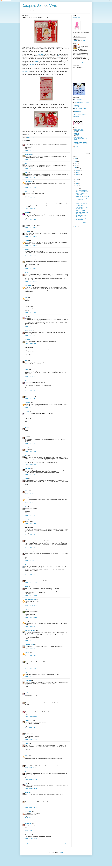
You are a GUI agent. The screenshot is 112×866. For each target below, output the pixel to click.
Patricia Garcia (28, 551)
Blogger (61, 852)
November (78, 170)
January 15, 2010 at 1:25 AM (31, 830)
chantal (26, 731)
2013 (76, 161)
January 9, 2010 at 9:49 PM (30, 705)
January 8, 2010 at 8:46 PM (30, 150)
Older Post (67, 843)
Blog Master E (28, 339)
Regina (26, 249)
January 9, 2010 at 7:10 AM (30, 493)
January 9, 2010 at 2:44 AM (30, 326)
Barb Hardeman (28, 285)
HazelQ (26, 710)
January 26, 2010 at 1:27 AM (31, 838)
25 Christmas (77, 147)
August (77, 176)
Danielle (27, 212)
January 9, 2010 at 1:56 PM (30, 640)
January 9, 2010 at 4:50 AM (30, 407)
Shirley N (27, 240)
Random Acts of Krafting (30, 599)
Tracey (26, 764)
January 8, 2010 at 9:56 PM (30, 197)
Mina (59, 55)
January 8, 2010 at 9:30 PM (30, 159)
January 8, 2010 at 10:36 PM (31, 255)
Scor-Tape (31, 64)
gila (26, 427)
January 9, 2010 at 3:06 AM (30, 335)
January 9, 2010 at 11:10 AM (31, 595)
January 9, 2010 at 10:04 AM (31, 547)
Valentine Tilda (48, 70)
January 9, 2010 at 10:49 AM (31, 574)
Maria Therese (28, 447)
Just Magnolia (41, 54)
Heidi (26, 783)
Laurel (26, 202)
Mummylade (27, 402)
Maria (26, 172)
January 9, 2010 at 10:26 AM (31, 560)
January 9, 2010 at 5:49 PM (30, 687)
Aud (26, 380)
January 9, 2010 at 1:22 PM (30, 626)
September (78, 174)
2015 (76, 158)
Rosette (27, 369)
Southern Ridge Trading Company (81, 102)
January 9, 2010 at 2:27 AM (30, 312)
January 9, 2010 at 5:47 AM (30, 451)
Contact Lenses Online (78, 231)
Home (46, 843)
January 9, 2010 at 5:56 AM (30, 464)
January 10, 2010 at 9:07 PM (31, 767)
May (77, 181)
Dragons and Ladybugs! (79, 130)
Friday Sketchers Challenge (80, 114)
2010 (76, 167)
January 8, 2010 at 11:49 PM (31, 302)
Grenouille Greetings (29, 644)
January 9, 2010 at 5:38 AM (30, 443)
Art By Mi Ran (77, 106)
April (77, 183)
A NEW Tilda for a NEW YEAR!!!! (82, 221)
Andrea (26, 586)
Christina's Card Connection (80, 142)
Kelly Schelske (28, 191)
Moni (26, 360)
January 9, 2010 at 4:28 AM (30, 398)
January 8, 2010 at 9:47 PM (30, 177)
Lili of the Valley (77, 111)
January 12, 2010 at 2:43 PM (31, 779)
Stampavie (76, 113)
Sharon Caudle (28, 330)
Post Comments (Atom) (33, 845)
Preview (75, 40)
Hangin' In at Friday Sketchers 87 (82, 196)
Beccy (26, 659)
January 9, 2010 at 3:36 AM (30, 365)
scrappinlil (27, 578)
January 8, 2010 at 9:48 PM (30, 187)
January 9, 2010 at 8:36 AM (30, 515)
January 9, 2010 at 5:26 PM (30, 676)
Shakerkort (76, 134)
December (78, 168)
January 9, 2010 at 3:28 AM (30, 343)
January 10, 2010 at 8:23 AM (31, 750)
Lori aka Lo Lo (28, 823)
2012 (76, 163)
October (77, 172)
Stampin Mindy (28, 154)
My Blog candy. (28, 817)
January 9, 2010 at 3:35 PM (30, 655)
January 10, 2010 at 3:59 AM (31, 739)
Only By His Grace (29, 720)
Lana (26, 621)
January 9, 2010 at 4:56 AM (30, 423)
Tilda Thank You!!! (79, 205)
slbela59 (27, 497)
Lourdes (27, 411)
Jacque (80, 44)
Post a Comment (27, 841)
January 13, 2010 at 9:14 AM (31, 807)
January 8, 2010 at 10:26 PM (31, 245)
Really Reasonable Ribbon (80, 108)
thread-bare (27, 792)
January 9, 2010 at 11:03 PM (31, 716)
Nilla (26, 395)
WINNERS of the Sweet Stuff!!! (82, 210)
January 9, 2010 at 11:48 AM (31, 617)
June (77, 179)
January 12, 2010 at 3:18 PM (31, 788)
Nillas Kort (76, 133)
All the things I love (78, 129)
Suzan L (27, 564)
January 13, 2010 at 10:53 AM (31, 819)
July (77, 177)
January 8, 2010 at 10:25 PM (31, 236)
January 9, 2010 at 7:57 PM (30, 696)
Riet (26, 800)
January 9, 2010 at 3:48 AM (30, 376)
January (77, 188)
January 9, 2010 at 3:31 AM (30, 356)
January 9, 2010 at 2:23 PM (30, 648)
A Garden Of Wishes (78, 137)
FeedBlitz (84, 40)
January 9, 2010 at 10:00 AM (31, 534)
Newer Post (25, 843)
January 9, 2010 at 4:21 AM (30, 390)
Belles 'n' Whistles (78, 109)
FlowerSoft (76, 116)
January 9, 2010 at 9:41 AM (30, 523)
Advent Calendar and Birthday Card (81, 143)
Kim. (26, 436)
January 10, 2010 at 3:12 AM (31, 727)
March (77, 185)
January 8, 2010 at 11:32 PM (31, 293)
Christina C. (27, 468)
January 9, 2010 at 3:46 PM (30, 668)
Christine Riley (28, 181)
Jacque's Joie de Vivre (39, 6)
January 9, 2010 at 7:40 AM (30, 502)
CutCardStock (77, 117)
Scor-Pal (36, 61)
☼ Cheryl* (27, 652)
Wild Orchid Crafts (78, 99)
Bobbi (26, 755)
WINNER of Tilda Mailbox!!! (81, 203)
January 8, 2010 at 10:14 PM (31, 227)
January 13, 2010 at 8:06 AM (31, 795)
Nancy (26, 478)
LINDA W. (27, 609)
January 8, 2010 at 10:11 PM (31, 219)
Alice (26, 771)
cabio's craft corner (29, 259)
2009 (76, 226)
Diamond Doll (28, 680)
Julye (26, 455)
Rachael (27, 223)
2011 (76, 165)
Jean (26, 297)
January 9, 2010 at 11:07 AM (31, 582)
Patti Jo (26, 701)
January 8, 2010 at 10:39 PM (31, 281)
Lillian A (27, 743)
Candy (26, 316)
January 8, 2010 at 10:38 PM (31, 268)
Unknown (27, 672)
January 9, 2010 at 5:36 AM (30, 431)
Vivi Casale (27, 142)
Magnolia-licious (26, 71)
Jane (26, 163)
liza (26, 506)
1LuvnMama (28, 231)
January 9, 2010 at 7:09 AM (30, 474)
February (78, 186)
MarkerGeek (27, 519)
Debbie (26, 490)
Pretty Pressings (78, 146)
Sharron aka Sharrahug (30, 630)
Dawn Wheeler (28, 811)
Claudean (27, 272)
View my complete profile (78, 62)
